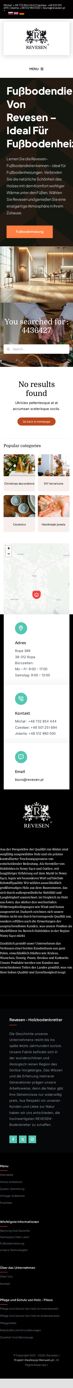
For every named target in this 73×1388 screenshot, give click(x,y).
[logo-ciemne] (36, 27)
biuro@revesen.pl (54, 7)
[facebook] (13, 1139)
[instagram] (32, 1139)
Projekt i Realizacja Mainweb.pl (34, 1360)
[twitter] (23, 1139)
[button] (36, 595)
